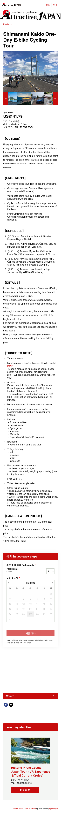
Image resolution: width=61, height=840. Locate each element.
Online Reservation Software (24, 808)
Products (7, 24)
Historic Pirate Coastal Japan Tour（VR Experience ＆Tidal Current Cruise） (30, 771)
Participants (13, 570)
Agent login (53, 808)
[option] (10, 98)
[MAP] (10, 365)
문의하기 (10, 696)
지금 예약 (25, 790)
